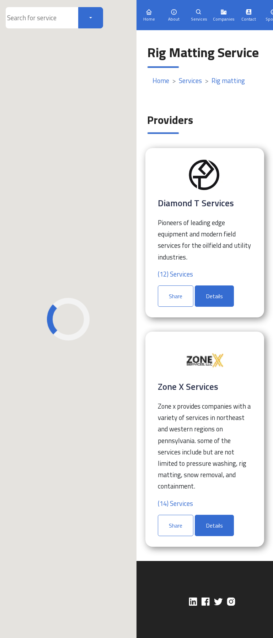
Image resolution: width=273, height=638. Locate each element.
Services (190, 81)
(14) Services (175, 503)
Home (160, 81)
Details (214, 296)
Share (175, 296)
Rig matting (228, 81)
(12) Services (175, 274)
